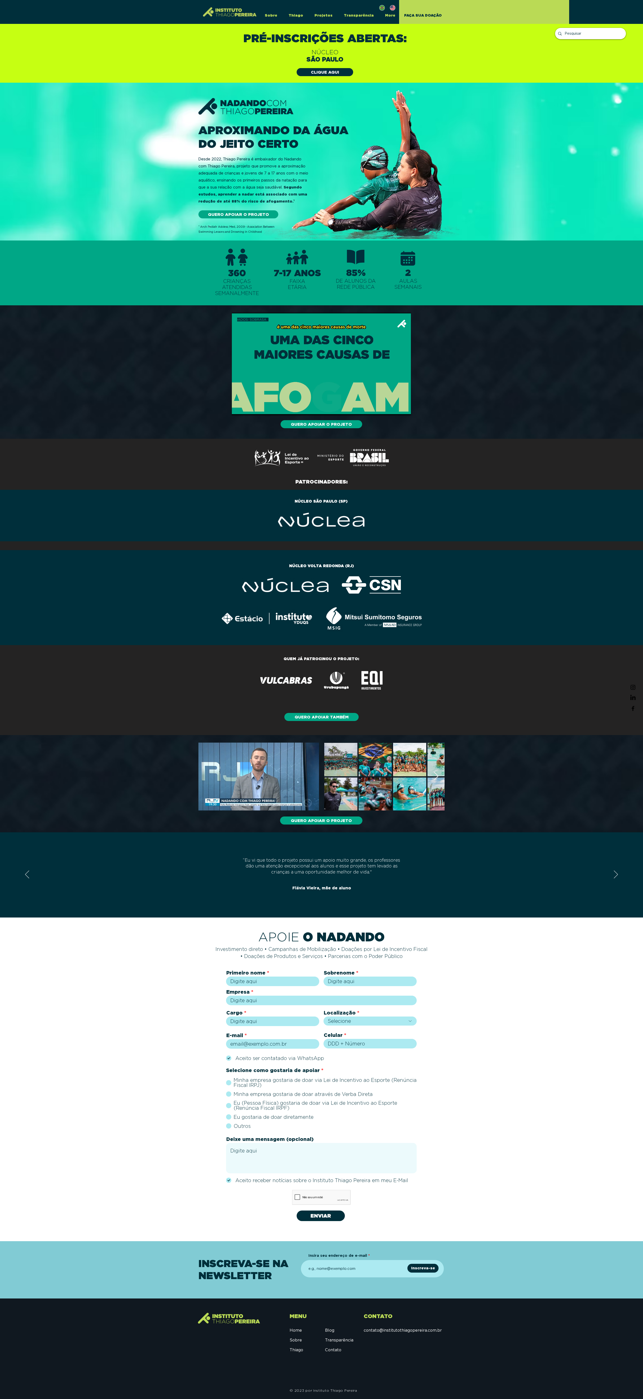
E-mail (234, 1035)
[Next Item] (436, 776)
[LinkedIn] (633, 698)
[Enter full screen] (404, 408)
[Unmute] (247, 408)
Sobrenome (339, 972)
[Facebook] (633, 708)
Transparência (339, 1340)
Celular (333, 1035)
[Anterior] (27, 875)
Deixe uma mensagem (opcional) (270, 1139)
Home (296, 1330)
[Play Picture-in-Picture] (395, 408)
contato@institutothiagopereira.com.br (403, 1330)
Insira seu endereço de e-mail (337, 1256)
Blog (329, 1330)
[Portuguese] (381, 7)
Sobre (296, 1340)
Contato (333, 1349)
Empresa (238, 991)
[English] (391, 7)
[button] (321, 15)
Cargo (234, 1012)
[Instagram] (633, 687)
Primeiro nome (245, 972)
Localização (340, 1012)
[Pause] (238, 408)
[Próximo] (616, 875)
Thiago (296, 1349)
